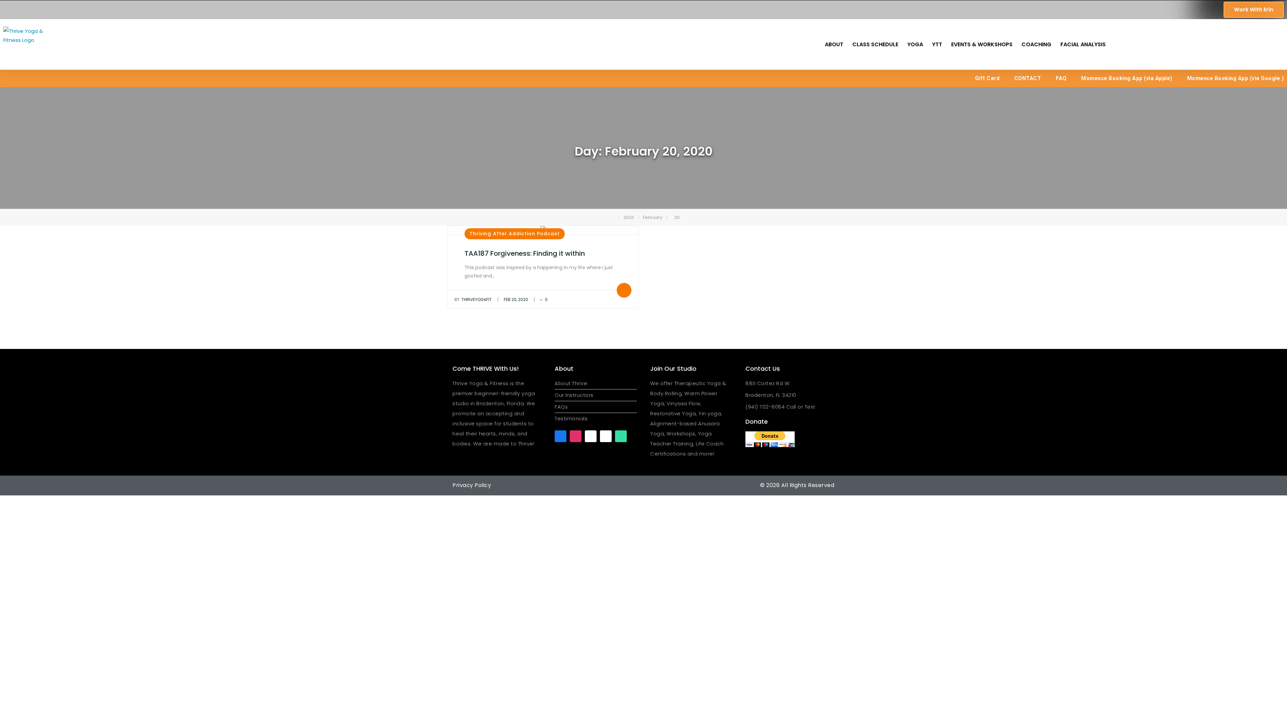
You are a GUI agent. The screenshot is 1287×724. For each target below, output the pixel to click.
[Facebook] (560, 436)
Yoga (915, 44)
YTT (937, 44)
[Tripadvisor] (621, 436)
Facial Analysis (1083, 44)
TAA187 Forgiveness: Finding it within (525, 253)
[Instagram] (575, 436)
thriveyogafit (473, 299)
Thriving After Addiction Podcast (515, 233)
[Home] (613, 217)
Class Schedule (875, 44)
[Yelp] (606, 436)
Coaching (1036, 44)
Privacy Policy (471, 485)
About (834, 44)
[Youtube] (591, 436)
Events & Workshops (982, 44)
